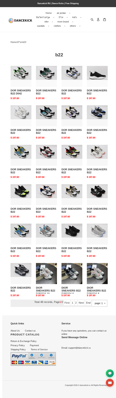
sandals (41, 26)
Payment (34, 345)
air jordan (61, 13)
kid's (74, 17)
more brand (63, 21)
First (67, 302)
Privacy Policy (18, 345)
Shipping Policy (18, 349)
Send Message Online (74, 337)
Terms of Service (39, 349)
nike (46, 21)
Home (14, 42)
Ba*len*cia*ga (43, 17)
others (73, 26)
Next (81, 302)
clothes (57, 26)
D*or (61, 17)
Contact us (30, 330)
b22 (24, 42)
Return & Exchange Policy (24, 341)
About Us (15, 330)
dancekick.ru (85, 385)
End (88, 302)
